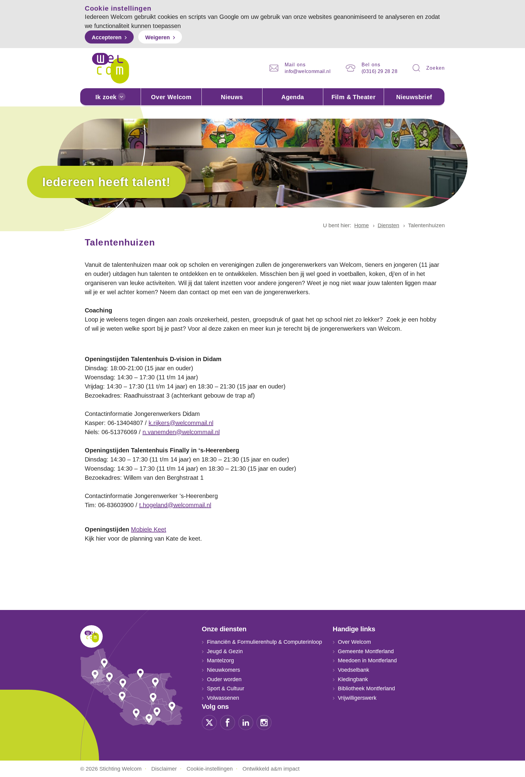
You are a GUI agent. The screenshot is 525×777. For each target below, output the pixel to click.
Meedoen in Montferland (367, 660)
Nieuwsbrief (414, 97)
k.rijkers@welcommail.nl (181, 423)
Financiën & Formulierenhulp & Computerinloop (264, 642)
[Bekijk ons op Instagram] (264, 722)
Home (361, 225)
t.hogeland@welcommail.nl (175, 505)
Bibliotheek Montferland (366, 688)
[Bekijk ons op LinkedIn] (245, 722)
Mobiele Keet (148, 529)
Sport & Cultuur (225, 688)
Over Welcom (171, 97)
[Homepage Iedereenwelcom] (110, 68)
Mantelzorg (220, 660)
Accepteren (107, 37)
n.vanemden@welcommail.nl (181, 432)
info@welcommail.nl (308, 71)
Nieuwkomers (223, 670)
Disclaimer (164, 769)
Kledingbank (353, 679)
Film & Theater (353, 97)
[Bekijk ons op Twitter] (209, 722)
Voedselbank (353, 670)
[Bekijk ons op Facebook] (227, 722)
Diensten (388, 225)
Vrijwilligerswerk (357, 698)
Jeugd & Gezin (225, 651)
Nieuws (232, 97)
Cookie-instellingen (210, 769)
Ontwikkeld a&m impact (271, 769)
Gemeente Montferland (366, 651)
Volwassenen (223, 698)
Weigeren (157, 37)
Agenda (292, 97)
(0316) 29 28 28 (379, 71)
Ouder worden (224, 679)
